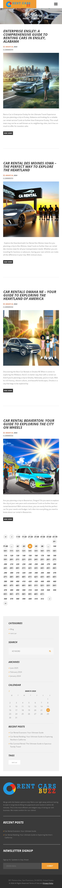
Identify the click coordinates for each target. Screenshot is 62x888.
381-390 (11, 577)
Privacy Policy (48, 883)
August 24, (11, 47)
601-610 (36, 594)
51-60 (49, 536)
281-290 (5, 568)
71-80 (5, 546)
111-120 (11, 551)
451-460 (54, 577)
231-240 (30, 560)
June (14, 668)
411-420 (30, 577)
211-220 (17, 560)
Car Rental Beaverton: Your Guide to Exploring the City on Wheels (28, 424)
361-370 (54, 568)
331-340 (36, 568)
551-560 (5, 594)
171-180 (48, 551)
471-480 (11, 586)
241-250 (36, 560)
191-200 (5, 560)
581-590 (24, 594)
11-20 (24, 536)
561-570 (11, 594)
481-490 (17, 586)
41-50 (42, 536)
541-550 (54, 586)
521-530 (42, 586)
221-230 (24, 560)
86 (42, 546)
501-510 (30, 586)
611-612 (42, 594)
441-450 (48, 577)
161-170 (42, 551)
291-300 (11, 568)
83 (24, 546)
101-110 (5, 551)
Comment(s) (8, 50)
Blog (12, 629)
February (16, 672)
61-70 (55, 536)
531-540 (48, 586)
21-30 (30, 536)
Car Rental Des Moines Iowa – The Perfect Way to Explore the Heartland (29, 166)
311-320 (24, 568)
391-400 (17, 577)
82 (18, 546)
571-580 (17, 594)
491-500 (24, 586)
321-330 (30, 568)
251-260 (42, 560)
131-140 (24, 551)
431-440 (42, 577)
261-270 (48, 560)
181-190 (54, 551)
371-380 (5, 577)
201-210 (11, 560)
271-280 (54, 560)
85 (36, 546)
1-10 (18, 536)
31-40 (36, 536)
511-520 (36, 586)
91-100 (54, 542)
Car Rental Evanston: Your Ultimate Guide (27, 732)
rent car (13, 633)
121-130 (17, 551)
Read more (8, 133)
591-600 (30, 594)
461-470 (5, 586)
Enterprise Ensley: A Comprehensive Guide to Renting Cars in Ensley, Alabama (25, 36)
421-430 (36, 577)
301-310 (17, 568)
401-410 (24, 577)
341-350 (42, 568)
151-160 (36, 551)
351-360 (48, 568)
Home (26, 18)
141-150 (30, 551)
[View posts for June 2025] (12, 691)
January (15, 676)
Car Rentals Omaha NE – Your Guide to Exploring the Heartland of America (29, 295)
